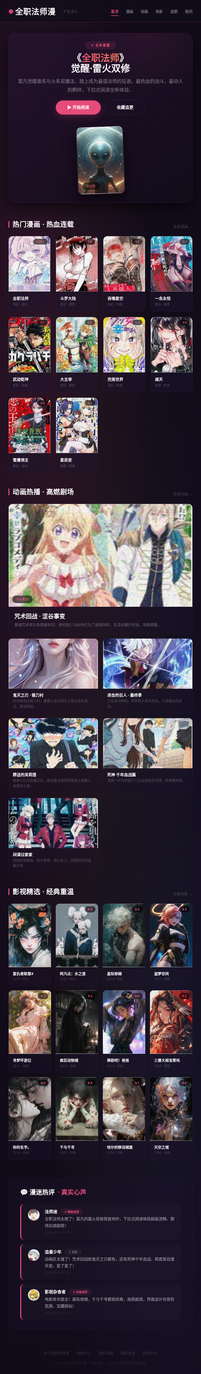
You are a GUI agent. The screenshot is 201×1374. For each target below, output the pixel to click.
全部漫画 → (183, 226)
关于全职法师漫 (56, 1353)
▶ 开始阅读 (78, 107)
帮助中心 (84, 1353)
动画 (144, 11)
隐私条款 (106, 1353)
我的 (189, 11)
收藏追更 (125, 107)
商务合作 (150, 1353)
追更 (174, 11)
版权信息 (128, 1353)
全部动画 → (183, 493)
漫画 (129, 11)
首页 (115, 11)
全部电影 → (183, 893)
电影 (159, 11)
